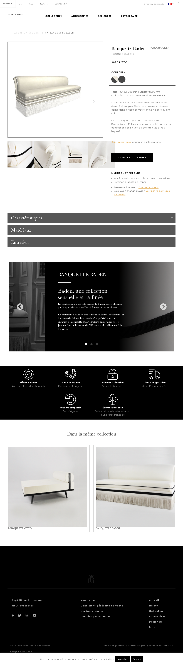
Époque (33, 33)
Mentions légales (92, 611)
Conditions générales (114, 646)
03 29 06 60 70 (61, 4)
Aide (31, 4)
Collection (53, 16)
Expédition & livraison (27, 600)
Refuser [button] (137, 659)
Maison (154, 605)
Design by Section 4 (21, 652)
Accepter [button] (122, 659)
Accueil (19, 33)
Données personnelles (95, 616)
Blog (21, 4)
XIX (44, 33)
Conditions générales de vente (101, 605)
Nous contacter (23, 605)
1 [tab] (86, 344)
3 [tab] (97, 344)
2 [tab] (91, 344)
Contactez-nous (121, 142)
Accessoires (79, 16)
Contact (43, 4)
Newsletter (7, 3)
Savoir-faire (129, 16)
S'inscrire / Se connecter (154, 4)
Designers (105, 16)
